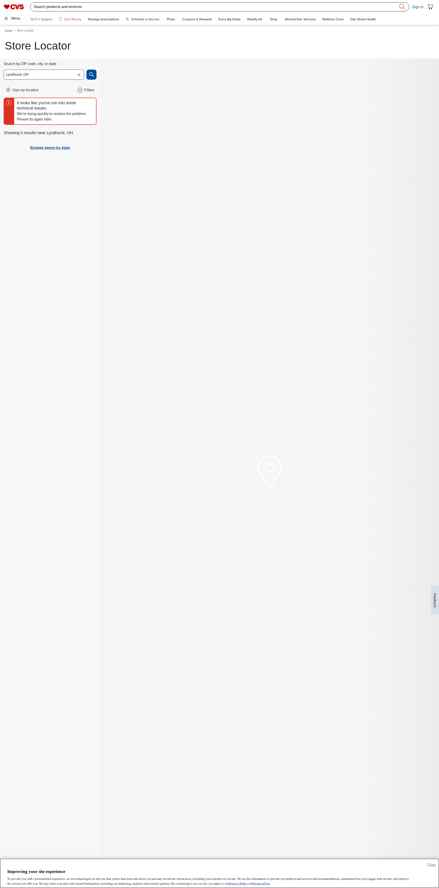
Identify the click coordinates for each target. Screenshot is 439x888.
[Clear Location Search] (79, 74)
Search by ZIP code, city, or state (30, 64)
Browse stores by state (50, 148)
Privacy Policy (238, 883)
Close (431, 865)
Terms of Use (261, 883)
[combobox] (44, 75)
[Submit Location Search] (91, 75)
